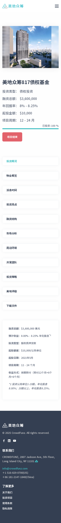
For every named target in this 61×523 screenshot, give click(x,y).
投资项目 (7, 497)
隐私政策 (7, 508)
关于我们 (7, 492)
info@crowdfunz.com (15, 468)
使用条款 (7, 503)
